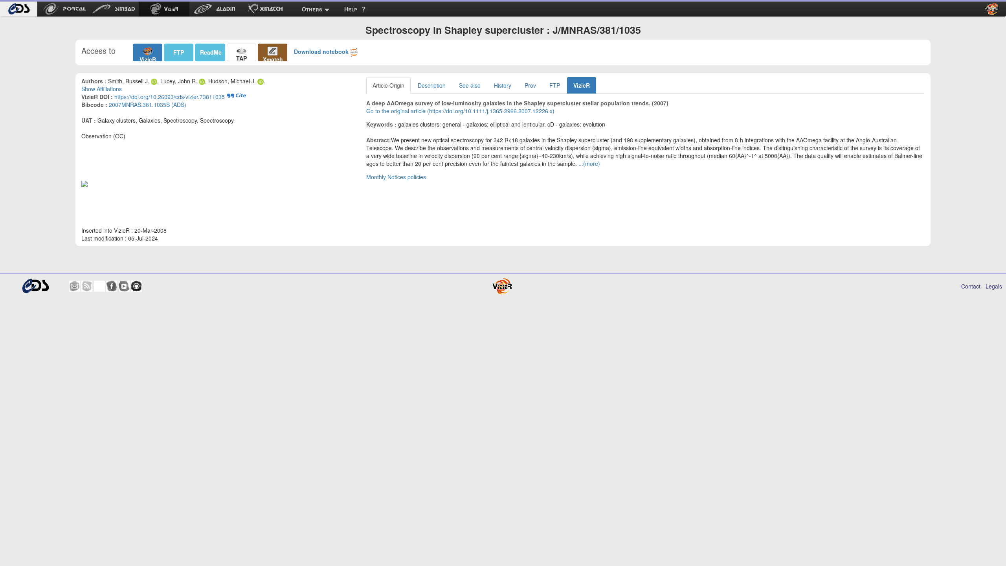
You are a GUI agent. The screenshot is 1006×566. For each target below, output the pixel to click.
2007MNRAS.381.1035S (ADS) (147, 104)
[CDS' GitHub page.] (136, 286)
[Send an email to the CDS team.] (74, 286)
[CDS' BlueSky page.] (99, 286)
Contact (970, 286)
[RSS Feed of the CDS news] (86, 286)
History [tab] (502, 85)
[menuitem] (18, 9)
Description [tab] (432, 85)
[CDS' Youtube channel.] (124, 286)
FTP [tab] (554, 85)
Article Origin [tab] (388, 85)
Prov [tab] (530, 85)
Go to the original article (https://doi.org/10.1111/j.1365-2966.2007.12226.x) (460, 111)
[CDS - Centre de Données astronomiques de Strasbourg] (35, 286)
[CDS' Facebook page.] (111, 286)
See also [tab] (470, 85)
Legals (994, 286)
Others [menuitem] (312, 9)
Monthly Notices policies (396, 177)
